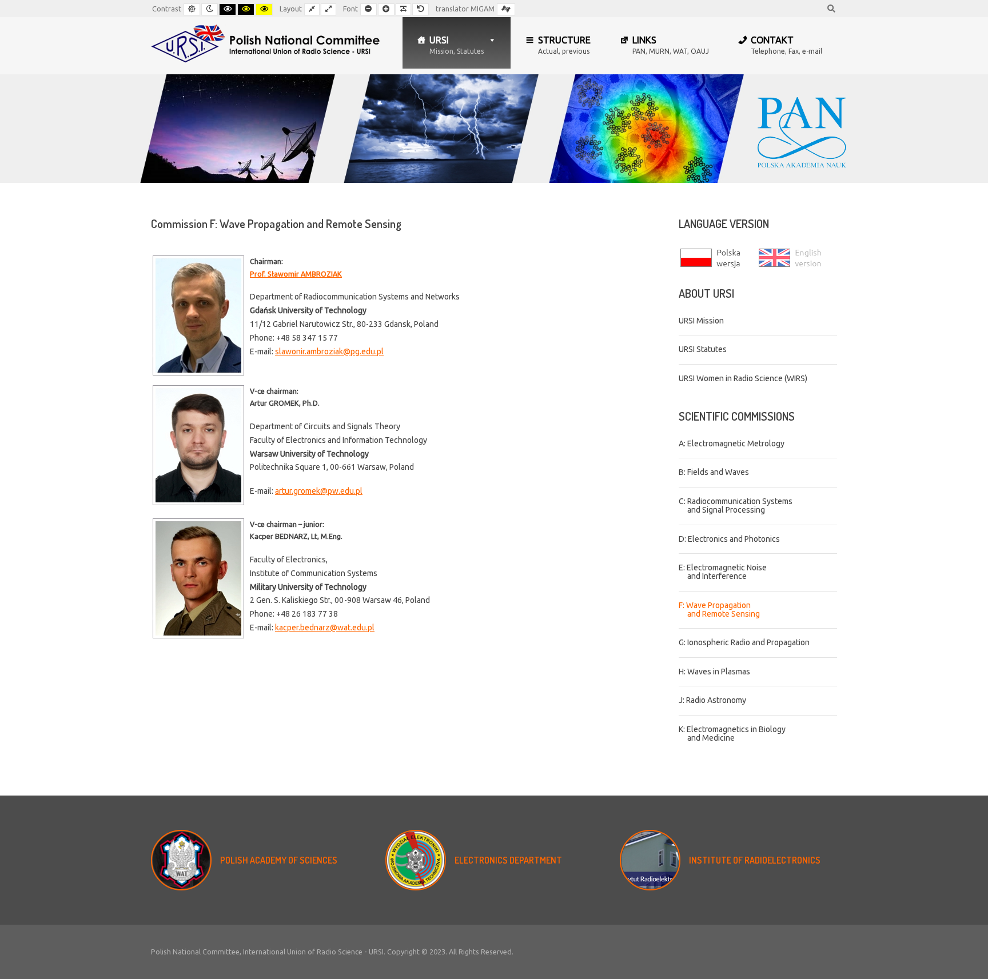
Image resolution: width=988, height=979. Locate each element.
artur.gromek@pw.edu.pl (318, 491)
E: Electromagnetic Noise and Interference (723, 572)
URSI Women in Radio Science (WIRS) (743, 378)
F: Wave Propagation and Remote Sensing (719, 609)
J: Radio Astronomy (712, 700)
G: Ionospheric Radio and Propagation (744, 642)
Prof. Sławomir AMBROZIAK (296, 274)
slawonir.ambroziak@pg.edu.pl (329, 351)
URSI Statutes (703, 349)
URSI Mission (701, 320)
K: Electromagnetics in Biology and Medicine (732, 733)
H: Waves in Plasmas (714, 671)
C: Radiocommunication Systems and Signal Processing (735, 505)
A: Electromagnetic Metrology (731, 443)
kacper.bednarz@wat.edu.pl (325, 627)
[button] (558, 43)
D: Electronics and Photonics (729, 539)
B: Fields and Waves (714, 472)
